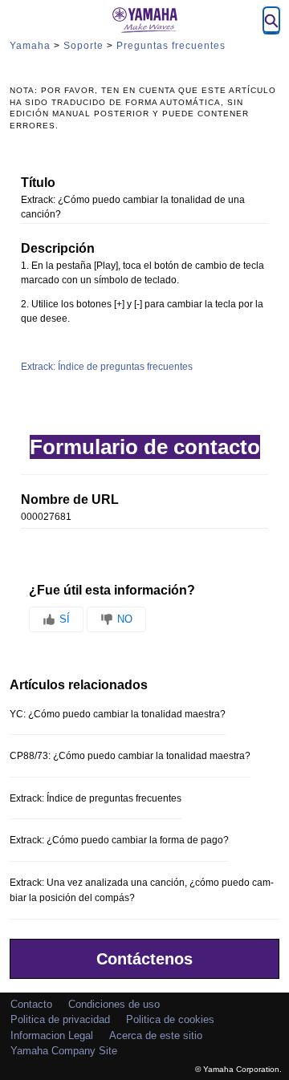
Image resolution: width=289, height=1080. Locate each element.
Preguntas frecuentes (171, 45)
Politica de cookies (170, 1019)
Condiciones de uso (114, 1004)
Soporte (83, 45)
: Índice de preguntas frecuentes (107, 366)
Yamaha (30, 45)
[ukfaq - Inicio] (144, 20)
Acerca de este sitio (155, 1035)
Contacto (31, 1004)
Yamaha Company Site (63, 1051)
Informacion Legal (51, 1035)
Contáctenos (144, 959)
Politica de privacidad (60, 1019)
